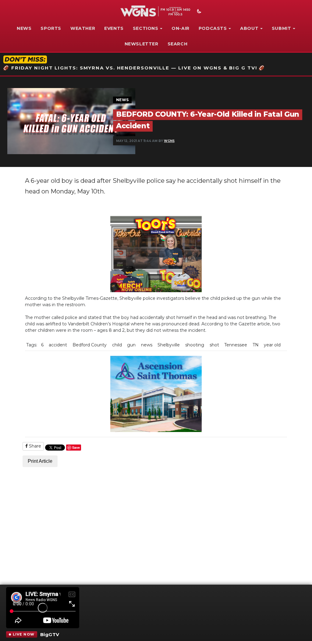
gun (131, 345)
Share (34, 446)
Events (114, 28)
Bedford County (90, 345)
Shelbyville (169, 345)
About (249, 28)
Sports (51, 28)
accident (58, 345)
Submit (281, 28)
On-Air (181, 28)
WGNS (169, 141)
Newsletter (141, 44)
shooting (194, 345)
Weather (82, 28)
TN (256, 345)
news (146, 345)
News (24, 28)
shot (214, 345)
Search (178, 44)
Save (76, 447)
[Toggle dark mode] (198, 12)
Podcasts (213, 28)
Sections (145, 28)
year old (272, 345)
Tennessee (235, 345)
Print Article (40, 461)
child (117, 345)
